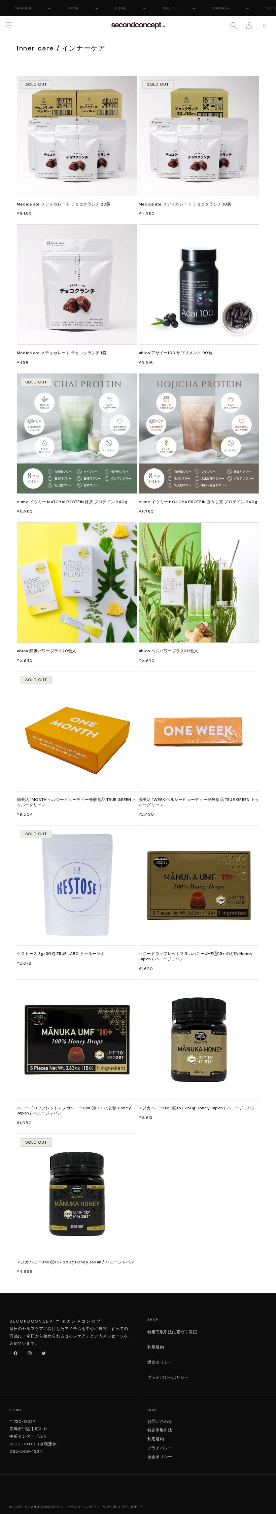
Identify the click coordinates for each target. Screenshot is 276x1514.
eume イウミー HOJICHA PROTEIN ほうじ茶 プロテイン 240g (198, 502)
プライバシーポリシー (167, 1377)
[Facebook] (14, 1352)
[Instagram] (28, 1352)
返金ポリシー (159, 1362)
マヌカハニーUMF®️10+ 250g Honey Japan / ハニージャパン (75, 1262)
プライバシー (159, 1448)
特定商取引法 (159, 1430)
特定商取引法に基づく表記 (172, 1332)
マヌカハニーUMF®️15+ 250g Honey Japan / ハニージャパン (197, 1108)
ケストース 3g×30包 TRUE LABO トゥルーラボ (61, 953)
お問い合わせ (159, 1421)
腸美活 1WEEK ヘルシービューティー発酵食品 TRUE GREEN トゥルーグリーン (199, 802)
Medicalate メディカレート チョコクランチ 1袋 (61, 353)
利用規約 (155, 1347)
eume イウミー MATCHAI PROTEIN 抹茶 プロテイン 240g (72, 502)
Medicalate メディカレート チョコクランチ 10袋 (185, 204)
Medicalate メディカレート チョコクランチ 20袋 (63, 204)
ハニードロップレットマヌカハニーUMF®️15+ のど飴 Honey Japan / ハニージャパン (195, 956)
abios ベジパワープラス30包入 (168, 651)
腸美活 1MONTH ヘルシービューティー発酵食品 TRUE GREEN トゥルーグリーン (76, 802)
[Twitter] (42, 1352)
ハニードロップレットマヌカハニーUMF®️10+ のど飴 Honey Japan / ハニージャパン (74, 1111)
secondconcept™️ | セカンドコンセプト (62, 1507)
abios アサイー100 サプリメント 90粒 (175, 353)
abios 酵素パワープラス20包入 (46, 651)
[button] (8, 25)
